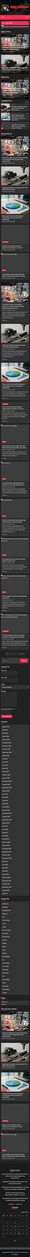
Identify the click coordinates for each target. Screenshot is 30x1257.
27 (15, 1233)
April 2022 (5, 871)
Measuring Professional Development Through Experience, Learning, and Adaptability (12, 217)
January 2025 (6, 778)
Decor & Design (6, 930)
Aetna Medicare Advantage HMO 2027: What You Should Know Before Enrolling (15, 1199)
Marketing (5, 969)
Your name (4, 670)
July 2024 (5, 794)
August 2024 (6, 791)
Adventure (5, 903)
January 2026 (6, 739)
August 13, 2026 (11, 486)
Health (4, 270)
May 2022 (5, 868)
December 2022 (6, 848)
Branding (4, 907)
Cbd (3, 917)
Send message (6, 716)
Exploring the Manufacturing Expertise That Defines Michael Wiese (13, 92)
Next (23, 653)
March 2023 (5, 839)
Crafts (4, 923)
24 (19, 653)
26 (11, 1233)
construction (5, 631)
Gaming (4, 88)
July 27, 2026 (11, 600)
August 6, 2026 (11, 562)
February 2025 (6, 775)
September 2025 (7, 752)
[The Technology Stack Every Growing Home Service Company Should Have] (15, 623)
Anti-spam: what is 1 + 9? (8, 709)
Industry (4, 953)
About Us (3, 1004)
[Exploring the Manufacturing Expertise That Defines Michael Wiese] (5, 107)
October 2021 (6, 884)
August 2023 (6, 823)
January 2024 (6, 810)
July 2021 (5, 893)
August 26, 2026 (11, 249)
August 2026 (6, 726)
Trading (4, 992)
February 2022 (6, 877)
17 (3, 1230)
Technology (5, 43)
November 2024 (6, 781)
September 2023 (7, 819)
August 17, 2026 (11, 278)
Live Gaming (5, 963)
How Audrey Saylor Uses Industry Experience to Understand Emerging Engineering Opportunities (14, 47)
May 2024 (5, 800)
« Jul (14, 1240)
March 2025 (5, 771)
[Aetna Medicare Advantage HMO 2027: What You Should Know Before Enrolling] (15, 262)
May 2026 (5, 733)
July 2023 (5, 826)
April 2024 (5, 803)
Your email (4, 677)
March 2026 (5, 736)
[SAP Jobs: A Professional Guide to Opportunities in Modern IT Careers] (5, 125)
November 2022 (6, 852)
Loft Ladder (5, 966)
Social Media (5, 979)
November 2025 (6, 746)
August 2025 (6, 755)
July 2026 (5, 730)
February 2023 (6, 842)
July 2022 (5, 861)
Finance (4, 940)
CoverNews (23, 1252)
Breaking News (6, 910)
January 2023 (6, 845)
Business (4, 913)
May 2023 (5, 832)
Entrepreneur (6, 936)
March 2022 (5, 874)
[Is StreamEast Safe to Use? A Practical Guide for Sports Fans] (15, 547)
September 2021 (7, 887)
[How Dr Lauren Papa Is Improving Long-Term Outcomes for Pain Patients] (15, 508)
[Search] (27, 17)
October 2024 (6, 784)
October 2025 (6, 749)
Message (3, 691)
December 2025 (6, 742)
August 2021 (6, 890)
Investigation (6, 956)
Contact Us (4, 1001)
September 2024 (7, 787)
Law (3, 959)
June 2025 (5, 762)
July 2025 (5, 758)
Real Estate (5, 973)
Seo (3, 976)
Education (14, 113)
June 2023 (5, 829)
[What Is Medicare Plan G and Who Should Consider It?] (15, 584)
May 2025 (5, 765)
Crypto (4, 927)
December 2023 (6, 813)
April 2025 (5, 768)
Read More (4, 320)
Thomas (5, 96)
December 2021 (6, 880)
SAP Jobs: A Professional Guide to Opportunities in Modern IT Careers (18, 126)
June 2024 (5, 797)
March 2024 (5, 807)
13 (15, 1226)
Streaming (5, 986)
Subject (3, 684)
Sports (4, 982)
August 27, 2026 (11, 96)
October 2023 (6, 816)
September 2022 (7, 858)
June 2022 (5, 864)
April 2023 (5, 835)
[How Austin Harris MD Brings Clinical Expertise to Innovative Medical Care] (15, 471)
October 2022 (6, 855)
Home (4, 950)
